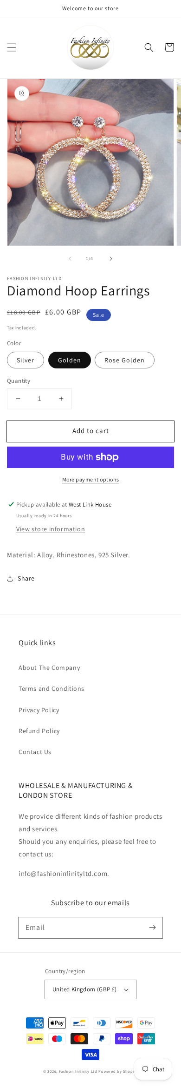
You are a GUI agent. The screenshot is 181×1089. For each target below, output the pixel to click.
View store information (50, 529)
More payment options (90, 479)
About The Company (49, 667)
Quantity (18, 381)
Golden (69, 360)
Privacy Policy (39, 710)
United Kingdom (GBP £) (84, 989)
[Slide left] (70, 258)
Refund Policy (39, 731)
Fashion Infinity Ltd (78, 1071)
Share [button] (26, 578)
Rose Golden (124, 360)
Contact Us (35, 752)
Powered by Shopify (118, 1071)
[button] (11, 47)
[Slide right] (111, 258)
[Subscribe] (152, 927)
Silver (25, 360)
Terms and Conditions (51, 688)
